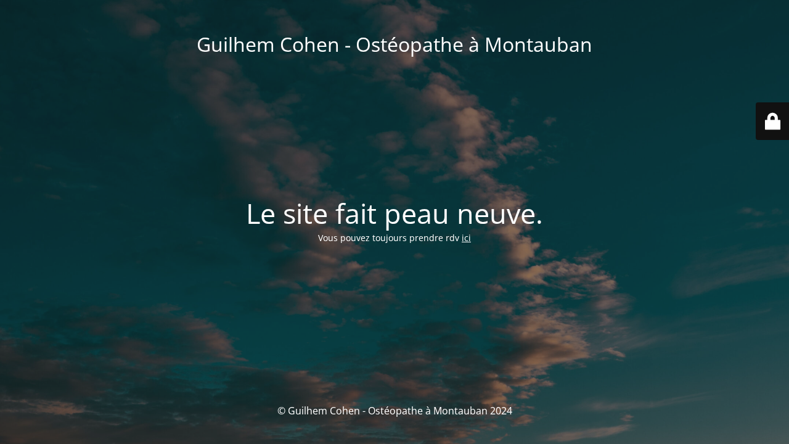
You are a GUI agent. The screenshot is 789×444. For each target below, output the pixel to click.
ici (466, 238)
